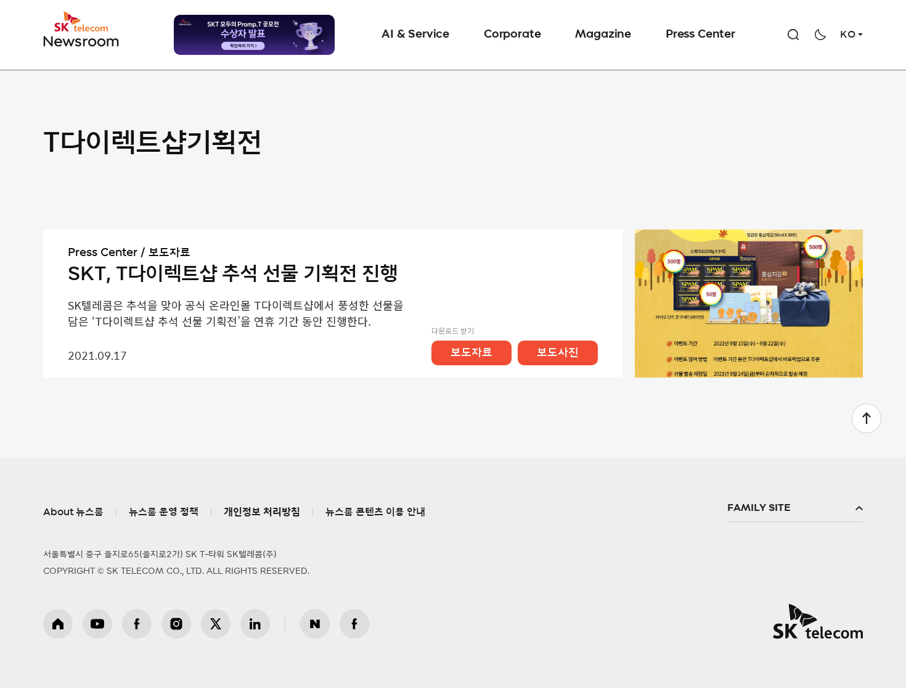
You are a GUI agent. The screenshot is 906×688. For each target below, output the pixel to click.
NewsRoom (81, 40)
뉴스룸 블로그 (315, 624)
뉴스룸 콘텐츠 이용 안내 (375, 512)
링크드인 (255, 624)
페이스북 (137, 624)
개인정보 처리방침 (262, 512)
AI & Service (415, 34)
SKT (82, 30)
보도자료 (471, 353)
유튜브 (97, 624)
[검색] (793, 34)
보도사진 (558, 353)
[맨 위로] (866, 418)
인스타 (176, 624)
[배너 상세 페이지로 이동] (254, 35)
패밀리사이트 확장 (795, 508)
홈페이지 (58, 624)
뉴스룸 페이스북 (354, 624)
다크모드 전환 (820, 34)
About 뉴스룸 (73, 512)
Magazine (603, 34)
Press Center (700, 34)
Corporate (512, 34)
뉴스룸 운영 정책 (163, 512)
